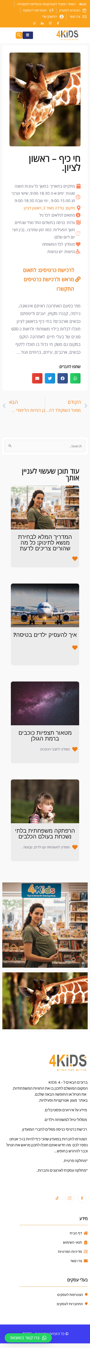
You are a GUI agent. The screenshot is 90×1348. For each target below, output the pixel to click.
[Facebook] (57, 23)
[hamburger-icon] (28, 35)
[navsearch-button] (19, 35)
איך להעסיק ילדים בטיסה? (45, 635)
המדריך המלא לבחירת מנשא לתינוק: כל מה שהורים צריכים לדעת (45, 542)
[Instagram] (50, 23)
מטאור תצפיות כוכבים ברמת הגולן (45, 736)
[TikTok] (57, 1198)
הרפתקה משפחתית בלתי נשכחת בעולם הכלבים (45, 834)
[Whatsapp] (34, 23)
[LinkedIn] (42, 23)
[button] (75, 378)
